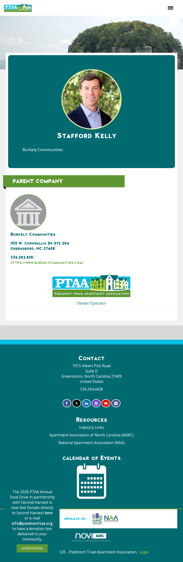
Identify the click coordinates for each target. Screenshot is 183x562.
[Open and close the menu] (105, 8)
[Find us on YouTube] (106, 403)
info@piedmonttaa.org (32, 523)
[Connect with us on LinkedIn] (86, 403)
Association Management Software (91, 540)
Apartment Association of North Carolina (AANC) (91, 435)
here (49, 512)
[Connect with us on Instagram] (96, 403)
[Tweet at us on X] (76, 403)
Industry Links (91, 427)
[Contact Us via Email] (116, 403)
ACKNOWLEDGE (32, 548)
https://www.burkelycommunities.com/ (46, 262)
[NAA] (104, 518)
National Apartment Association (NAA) (91, 442)
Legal (143, 552)
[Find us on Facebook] (66, 403)
